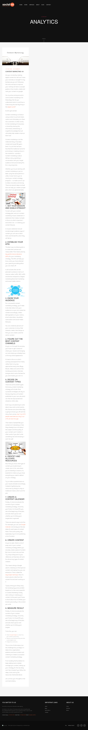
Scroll (44, 38)
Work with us (47, 710)
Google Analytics (13, 634)
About (67, 710)
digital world (11, 107)
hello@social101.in (32, 714)
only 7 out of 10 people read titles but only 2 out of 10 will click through (15, 416)
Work (46, 706)
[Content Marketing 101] (15, 56)
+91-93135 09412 (11, 714)
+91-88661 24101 (23, 714)
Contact (46, 712)
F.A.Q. (67, 706)
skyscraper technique (11, 575)
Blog (46, 708)
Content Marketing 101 (14, 71)
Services (68, 708)
